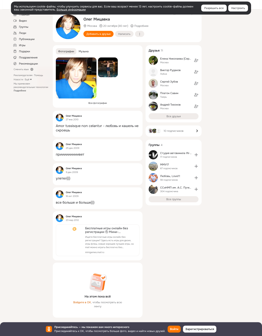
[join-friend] (196, 60)
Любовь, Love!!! (170, 176)
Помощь (38, 75)
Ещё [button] (27, 79)
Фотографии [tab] (66, 51)
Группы (154, 145)
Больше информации (71, 9)
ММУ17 (164, 164)
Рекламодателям (23, 75)
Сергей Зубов (169, 81)
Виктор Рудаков (170, 70)
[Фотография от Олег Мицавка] (68, 27)
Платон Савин (169, 93)
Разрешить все (214, 8)
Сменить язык (21, 69)
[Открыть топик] (97, 128)
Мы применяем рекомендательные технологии (31, 87)
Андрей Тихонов (170, 104)
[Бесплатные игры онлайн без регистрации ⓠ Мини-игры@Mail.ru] (97, 240)
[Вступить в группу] (196, 154)
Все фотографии (97, 103)
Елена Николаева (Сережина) (179, 58)
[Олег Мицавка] (59, 117)
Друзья (154, 50)
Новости (18, 79)
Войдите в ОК (82, 302)
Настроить (238, 8)
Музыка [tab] (84, 51)
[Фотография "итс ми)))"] (108, 67)
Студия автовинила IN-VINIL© (179, 153)
